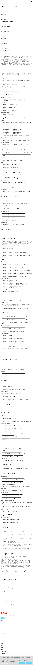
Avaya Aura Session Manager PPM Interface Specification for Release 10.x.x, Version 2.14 (16, 191)
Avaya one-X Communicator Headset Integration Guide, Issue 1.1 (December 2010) (15, 308)
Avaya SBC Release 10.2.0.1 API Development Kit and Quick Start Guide (13, 216)
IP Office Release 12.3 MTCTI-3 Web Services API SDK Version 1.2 (12, 456)
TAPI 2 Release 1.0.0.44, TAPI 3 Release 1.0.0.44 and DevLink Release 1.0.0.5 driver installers (16, 421)
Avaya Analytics (3, 41)
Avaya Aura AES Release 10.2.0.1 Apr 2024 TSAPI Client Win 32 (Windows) (13, 164)
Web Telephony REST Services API (7, 89)
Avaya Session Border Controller (5, 26)
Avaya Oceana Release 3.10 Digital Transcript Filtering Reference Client (13, 479)
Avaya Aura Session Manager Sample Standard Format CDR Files (12, 183)
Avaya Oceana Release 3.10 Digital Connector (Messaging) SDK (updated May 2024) (15, 486)
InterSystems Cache (28, 300)
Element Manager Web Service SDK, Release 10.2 (10, 187)
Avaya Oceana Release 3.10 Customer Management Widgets (11, 497)
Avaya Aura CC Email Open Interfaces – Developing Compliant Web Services (14, 276)
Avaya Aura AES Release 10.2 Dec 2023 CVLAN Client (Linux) (11, 174)
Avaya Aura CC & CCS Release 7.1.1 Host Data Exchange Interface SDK (13, 286)
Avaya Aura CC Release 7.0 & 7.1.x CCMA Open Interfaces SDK (11, 265)
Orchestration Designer (4, 29)
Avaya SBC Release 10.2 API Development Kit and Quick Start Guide (12, 219)
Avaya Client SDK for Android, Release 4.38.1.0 (9, 104)
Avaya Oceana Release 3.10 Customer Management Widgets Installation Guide (14, 498)
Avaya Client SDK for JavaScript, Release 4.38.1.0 (9, 107)
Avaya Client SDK (3, 19)
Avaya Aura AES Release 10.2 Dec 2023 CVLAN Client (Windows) (12, 172)
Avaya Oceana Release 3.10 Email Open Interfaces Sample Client (12, 494)
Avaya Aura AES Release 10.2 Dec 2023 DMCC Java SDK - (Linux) (12, 129)
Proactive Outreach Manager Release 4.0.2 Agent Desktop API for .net (13, 367)
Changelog (2, 46)
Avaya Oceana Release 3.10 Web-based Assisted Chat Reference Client (13, 478)
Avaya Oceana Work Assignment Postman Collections (10, 511)
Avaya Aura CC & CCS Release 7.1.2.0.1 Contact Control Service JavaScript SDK (14, 252)
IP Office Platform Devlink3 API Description (9, 417)
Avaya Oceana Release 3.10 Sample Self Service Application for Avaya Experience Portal (16, 505)
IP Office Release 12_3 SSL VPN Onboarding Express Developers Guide (13, 429)
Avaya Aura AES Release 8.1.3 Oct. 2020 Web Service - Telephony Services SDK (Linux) (15, 145)
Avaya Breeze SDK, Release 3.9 (7, 385)
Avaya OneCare (3, 573)
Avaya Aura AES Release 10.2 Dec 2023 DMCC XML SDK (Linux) (11, 132)
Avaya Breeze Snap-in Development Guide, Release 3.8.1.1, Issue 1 (12, 397)
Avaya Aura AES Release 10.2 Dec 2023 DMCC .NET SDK (10, 133)
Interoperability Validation (5, 50)
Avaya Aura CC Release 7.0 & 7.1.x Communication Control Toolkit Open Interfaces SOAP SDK (17, 271)
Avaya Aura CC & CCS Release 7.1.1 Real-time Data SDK (10, 280)
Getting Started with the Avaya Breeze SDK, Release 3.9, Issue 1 (12, 393)
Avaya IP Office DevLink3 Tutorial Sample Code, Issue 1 (10, 420)
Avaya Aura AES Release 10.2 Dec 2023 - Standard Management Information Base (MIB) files (16, 122)
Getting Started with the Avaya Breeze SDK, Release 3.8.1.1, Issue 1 (12, 394)
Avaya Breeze (3, 36)
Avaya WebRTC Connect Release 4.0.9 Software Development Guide (13, 523)
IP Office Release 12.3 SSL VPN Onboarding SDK (9, 426)
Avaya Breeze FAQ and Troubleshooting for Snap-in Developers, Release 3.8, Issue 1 (15, 400)
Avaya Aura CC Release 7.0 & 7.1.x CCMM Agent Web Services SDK (12, 267)
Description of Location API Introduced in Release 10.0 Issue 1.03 (12, 433)
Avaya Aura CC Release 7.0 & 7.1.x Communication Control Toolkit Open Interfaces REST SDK (16, 270)
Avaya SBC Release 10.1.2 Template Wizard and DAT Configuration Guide (13, 224)
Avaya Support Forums (4, 575)
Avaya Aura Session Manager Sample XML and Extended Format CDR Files (13, 182)
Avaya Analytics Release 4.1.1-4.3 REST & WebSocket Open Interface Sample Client (15, 468)
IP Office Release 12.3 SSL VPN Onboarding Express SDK (11, 425)
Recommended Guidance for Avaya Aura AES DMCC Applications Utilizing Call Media (15, 135)
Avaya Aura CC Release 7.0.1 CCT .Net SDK (8, 296)
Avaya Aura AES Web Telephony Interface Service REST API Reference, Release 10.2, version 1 (17, 152)
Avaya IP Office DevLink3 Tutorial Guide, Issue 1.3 (10, 418)
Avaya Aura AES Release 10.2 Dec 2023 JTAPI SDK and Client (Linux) (12, 160)
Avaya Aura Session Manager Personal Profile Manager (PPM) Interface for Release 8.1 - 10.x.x (17, 192)
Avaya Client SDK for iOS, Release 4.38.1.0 (8, 106)
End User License (3, 14)
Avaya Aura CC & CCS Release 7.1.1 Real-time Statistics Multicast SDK (13, 283)
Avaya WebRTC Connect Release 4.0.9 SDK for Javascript (11, 520)
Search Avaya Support (4, 591)
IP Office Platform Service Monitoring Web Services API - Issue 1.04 (12, 455)
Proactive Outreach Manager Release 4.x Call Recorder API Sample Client (13, 373)
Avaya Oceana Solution (4, 43)
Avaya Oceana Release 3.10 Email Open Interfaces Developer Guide (12, 495)
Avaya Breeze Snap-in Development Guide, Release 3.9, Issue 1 (12, 396)
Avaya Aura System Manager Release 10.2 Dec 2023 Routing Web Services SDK (14, 203)
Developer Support (4, 48)
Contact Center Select (4, 33)
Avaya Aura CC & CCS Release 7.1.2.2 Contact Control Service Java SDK (13, 254)
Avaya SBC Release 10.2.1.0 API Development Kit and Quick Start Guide (13, 213)
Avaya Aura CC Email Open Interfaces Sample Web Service (11, 274)
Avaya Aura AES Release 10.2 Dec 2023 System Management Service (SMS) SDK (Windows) (16, 139)
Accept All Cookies (22, 663)
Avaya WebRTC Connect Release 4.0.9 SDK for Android (10, 519)
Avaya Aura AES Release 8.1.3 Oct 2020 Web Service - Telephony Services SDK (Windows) (16, 144)
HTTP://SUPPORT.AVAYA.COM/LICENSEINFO (8, 63)
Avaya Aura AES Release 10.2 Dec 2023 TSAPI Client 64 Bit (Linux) (12, 168)
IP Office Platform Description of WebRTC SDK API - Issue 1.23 (12, 446)
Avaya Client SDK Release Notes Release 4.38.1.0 (9, 114)
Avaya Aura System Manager (5, 24)
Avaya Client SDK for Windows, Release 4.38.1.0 (9, 110)
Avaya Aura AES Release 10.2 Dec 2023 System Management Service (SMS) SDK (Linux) (15, 140)
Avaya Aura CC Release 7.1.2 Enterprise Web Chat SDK (10, 291)
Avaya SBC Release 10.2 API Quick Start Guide (9, 220)
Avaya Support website (19, 242)
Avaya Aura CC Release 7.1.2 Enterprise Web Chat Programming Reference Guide (15, 293)
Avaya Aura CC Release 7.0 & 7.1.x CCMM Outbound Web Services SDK (13, 268)
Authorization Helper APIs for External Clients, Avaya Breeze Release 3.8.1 (13, 389)
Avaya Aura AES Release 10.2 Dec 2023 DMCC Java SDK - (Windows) (12, 127)
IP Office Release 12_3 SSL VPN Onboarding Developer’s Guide (12, 428)
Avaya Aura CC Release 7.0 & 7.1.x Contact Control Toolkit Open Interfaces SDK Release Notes (17, 273)
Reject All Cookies (28, 663)
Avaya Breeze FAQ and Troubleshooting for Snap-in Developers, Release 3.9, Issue (15, 399)
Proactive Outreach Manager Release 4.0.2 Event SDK (10, 376)
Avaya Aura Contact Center (5, 31)
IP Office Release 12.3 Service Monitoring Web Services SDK (11, 452)
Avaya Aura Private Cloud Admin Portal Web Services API (11, 91)
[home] (3, 1)
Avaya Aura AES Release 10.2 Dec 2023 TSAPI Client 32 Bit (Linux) (12, 167)
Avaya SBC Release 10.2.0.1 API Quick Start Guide (10, 217)
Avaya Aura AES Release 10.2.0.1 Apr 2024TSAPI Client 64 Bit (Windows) (13, 165)
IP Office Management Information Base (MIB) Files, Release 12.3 (12, 443)
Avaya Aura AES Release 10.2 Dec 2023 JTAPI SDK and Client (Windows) (13, 159)
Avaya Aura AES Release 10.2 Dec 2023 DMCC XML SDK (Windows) (12, 130)
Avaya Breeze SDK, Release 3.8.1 (7, 386)
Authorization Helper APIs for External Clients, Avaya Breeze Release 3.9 (13, 388)
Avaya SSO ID (23, 571)
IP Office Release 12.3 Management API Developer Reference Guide (12, 460)
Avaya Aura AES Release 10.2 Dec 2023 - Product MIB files (11, 123)
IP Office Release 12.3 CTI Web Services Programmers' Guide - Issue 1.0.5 (13, 453)
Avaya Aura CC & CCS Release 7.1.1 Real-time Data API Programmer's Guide (14, 281)
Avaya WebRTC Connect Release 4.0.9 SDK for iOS (10, 522)
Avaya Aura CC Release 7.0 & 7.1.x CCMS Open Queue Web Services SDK (13, 264)
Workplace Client (3, 38)
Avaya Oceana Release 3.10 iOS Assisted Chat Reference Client (12, 482)
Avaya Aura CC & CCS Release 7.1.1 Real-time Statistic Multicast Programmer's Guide (15, 284)
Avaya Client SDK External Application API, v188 (9, 408)
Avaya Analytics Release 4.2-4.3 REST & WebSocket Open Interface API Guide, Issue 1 (15, 470)
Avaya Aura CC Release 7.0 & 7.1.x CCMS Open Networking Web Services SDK (14, 262)
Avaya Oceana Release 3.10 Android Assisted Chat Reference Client (12, 481)
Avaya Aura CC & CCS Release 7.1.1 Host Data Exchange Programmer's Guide (14, 287)
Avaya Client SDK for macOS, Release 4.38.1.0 (9, 109)
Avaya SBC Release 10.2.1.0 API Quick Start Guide (10, 214)
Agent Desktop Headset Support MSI (7, 307)
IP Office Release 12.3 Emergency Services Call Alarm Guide (11, 436)
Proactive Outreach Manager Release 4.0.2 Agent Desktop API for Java (13, 369)
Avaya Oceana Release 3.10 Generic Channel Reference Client (12, 490)
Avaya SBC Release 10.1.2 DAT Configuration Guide (10, 225)
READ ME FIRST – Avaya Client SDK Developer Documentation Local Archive (14, 99)
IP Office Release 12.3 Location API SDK (8, 435)
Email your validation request (5, 607)
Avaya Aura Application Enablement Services (7, 21)
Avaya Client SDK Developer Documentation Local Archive (11, 100)
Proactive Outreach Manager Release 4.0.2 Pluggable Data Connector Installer (14, 363)
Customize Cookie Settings (4, 663)
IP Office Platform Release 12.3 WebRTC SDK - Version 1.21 (11, 448)
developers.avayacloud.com (26, 80)
